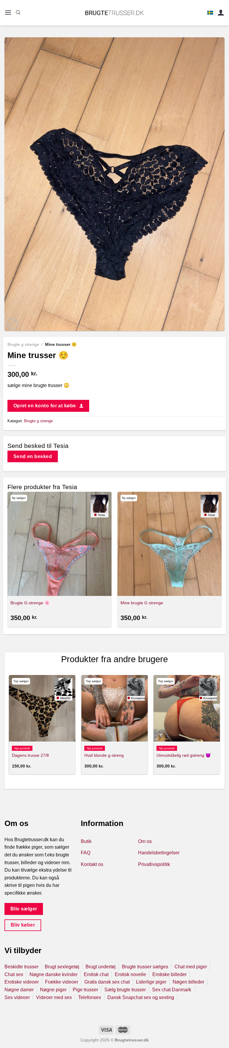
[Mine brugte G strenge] (169, 544)
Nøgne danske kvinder (54, 974)
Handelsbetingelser (159, 852)
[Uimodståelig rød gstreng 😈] (187, 708)
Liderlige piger (151, 981)
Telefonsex (89, 997)
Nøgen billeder (188, 981)
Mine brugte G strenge (141, 602)
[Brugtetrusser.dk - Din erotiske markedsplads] (115, 13)
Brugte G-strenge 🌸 (30, 602)
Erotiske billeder (169, 974)
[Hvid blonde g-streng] (114, 708)
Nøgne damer (19, 989)
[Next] (221, 560)
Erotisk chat (96, 974)
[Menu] (8, 12)
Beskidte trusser (21, 966)
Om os (145, 841)
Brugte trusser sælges (145, 966)
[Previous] (7, 560)
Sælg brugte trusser (125, 989)
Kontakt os (92, 864)
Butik (86, 841)
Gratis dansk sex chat (107, 981)
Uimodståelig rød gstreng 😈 (184, 755)
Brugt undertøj (101, 966)
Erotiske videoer (21, 981)
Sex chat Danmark (172, 989)
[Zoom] (12, 323)
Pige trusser (85, 989)
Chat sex (13, 974)
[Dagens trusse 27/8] (42, 708)
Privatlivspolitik (154, 864)
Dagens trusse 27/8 (30, 755)
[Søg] (18, 12)
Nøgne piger (53, 989)
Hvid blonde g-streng (104, 755)
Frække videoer (61, 981)
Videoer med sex (54, 997)
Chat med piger (190, 966)
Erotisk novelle (130, 974)
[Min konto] (221, 12)
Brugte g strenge (23, 344)
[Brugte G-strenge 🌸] (59, 544)
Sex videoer (17, 997)
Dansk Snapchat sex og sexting (140, 997)
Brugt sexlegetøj (62, 966)
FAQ (85, 852)
